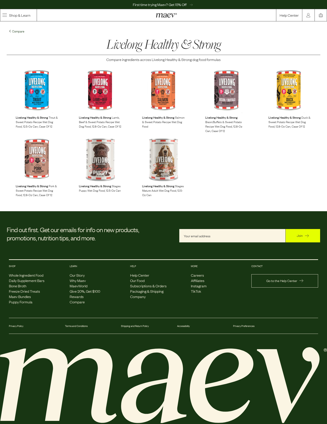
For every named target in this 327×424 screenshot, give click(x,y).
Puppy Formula (20, 301)
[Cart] (321, 15)
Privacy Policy (16, 326)
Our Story (77, 275)
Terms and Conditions (76, 326)
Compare (77, 301)
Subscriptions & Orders (148, 285)
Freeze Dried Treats (24, 291)
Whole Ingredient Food (26, 275)
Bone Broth (17, 285)
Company (138, 296)
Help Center (289, 15)
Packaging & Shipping (147, 291)
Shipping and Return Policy (135, 326)
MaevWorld (78, 285)
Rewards (77, 296)
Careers (197, 275)
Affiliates (197, 280)
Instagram (199, 285)
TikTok (196, 291)
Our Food (137, 280)
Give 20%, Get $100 (85, 291)
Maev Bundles (20, 296)
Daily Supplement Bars (26, 280)
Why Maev (78, 280)
